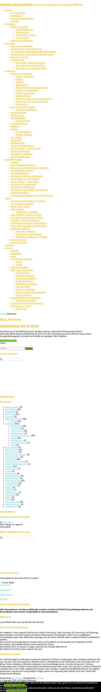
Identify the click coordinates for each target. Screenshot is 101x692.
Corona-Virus (17, 431)
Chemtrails (16, 137)
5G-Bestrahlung (19, 123)
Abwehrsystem (12, 407)
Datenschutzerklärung (22, 18)
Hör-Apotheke (23, 286)
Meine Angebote (19, 27)
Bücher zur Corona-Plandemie (32, 101)
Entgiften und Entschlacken (25, 220)
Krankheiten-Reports (21, 259)
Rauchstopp (22, 32)
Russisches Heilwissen (23, 187)
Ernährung (10, 414)
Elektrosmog (17, 115)
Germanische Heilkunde (23, 184)
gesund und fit (11, 452)
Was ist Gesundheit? (21, 46)
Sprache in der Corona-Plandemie (34, 98)
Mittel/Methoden (13, 159)
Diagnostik (16, 253)
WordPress (17, 678)
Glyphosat (16, 140)
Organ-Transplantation (22, 145)
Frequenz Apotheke (26, 278)
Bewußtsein (10, 409)
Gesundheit (10, 459)
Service (9, 248)
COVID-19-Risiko (25, 76)
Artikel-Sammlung (25, 93)
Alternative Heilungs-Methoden (27, 176)
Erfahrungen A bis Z (21, 306)
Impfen (14, 129)
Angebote (10, 24)
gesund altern (11, 447)
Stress (8, 497)
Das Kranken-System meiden (26, 215)
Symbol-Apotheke (25, 275)
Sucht (13, 445)
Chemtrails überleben (27, 212)
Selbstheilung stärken (22, 170)
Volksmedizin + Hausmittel (24, 181)
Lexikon (15, 162)
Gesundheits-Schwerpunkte (30, 65)
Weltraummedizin (20, 192)
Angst (19, 262)
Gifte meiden (17, 209)
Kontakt (15, 21)
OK (6, 685)
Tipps (8, 198)
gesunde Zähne (12, 457)
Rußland (9, 490)
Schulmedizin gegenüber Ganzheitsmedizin (33, 51)
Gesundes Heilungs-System (30, 62)
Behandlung (22, 85)
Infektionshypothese (26, 110)
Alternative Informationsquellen (32, 87)
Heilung (9, 466)
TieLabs (40, 678)
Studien (20, 82)
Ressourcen (22, 104)
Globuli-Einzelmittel (26, 300)
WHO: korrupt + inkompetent (26, 148)
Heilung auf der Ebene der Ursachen (30, 168)
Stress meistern (19, 239)
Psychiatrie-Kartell (20, 151)
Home (8, 10)
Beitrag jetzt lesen (8, 341)
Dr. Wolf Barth (18, 13)
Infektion (15, 126)
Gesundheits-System (15, 461)
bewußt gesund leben (16, 4)
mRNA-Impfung (24, 134)
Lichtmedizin (22, 273)
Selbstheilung (11, 492)
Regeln (8, 488)
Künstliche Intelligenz (22, 154)
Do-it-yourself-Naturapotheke (31, 292)
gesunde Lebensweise (15, 454)
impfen (14, 438)
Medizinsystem (12, 478)
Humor (8, 471)
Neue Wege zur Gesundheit (25, 179)
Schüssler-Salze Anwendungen (27, 303)
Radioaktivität (23, 121)
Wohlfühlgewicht (24, 29)
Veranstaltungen (13, 504)
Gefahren (10, 71)
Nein (11, 685)
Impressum (16, 15)
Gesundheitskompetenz (23, 165)
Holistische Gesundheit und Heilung (29, 190)
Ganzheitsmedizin (13, 419)
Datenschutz (6, 595)
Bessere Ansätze (19, 57)
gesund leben (11, 450)
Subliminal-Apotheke (26, 284)
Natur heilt (21, 309)
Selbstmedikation (20, 267)
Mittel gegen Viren (20, 206)
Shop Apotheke (24, 295)
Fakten (19, 79)
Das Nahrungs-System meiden (27, 217)
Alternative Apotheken (22, 270)
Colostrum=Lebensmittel (28, 234)
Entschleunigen (19, 242)
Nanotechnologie (19, 443)
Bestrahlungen (18, 118)
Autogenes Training (26, 35)
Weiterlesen (19, 685)
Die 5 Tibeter (22, 38)
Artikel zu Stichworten (27, 90)
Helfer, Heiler (11, 469)
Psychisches (11, 485)
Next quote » (6, 585)
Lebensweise (17, 60)
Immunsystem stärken (22, 204)
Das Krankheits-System (23, 107)
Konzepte (10, 43)
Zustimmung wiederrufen (16, 691)
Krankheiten (11, 473)
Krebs (19, 264)
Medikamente (18, 143)
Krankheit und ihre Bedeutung (26, 49)
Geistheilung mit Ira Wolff (19, 326)
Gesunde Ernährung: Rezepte (31, 237)
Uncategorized (12, 502)
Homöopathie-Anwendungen (26, 298)
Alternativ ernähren (26, 231)
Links (13, 256)
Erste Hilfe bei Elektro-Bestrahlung (29, 226)
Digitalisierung (17, 433)
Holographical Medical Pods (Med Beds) (32, 195)
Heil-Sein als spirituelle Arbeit (31, 68)
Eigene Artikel (23, 96)
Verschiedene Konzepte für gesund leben (32, 54)
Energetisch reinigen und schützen (29, 223)
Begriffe (15, 251)
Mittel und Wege (12, 480)
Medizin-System (12, 476)
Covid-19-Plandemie (21, 74)
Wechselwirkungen (20, 157)
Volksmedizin (11, 507)
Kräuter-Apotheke (25, 289)
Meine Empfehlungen (22, 40)
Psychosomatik (18, 112)
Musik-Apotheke (24, 281)
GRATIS (9, 245)
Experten (9, 416)
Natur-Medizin (11, 483)
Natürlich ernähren (20, 228)
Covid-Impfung (23, 132)
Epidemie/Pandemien (21, 435)
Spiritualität (10, 495)
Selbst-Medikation (20, 173)
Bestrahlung (16, 426)
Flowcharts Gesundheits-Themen (28, 201)
